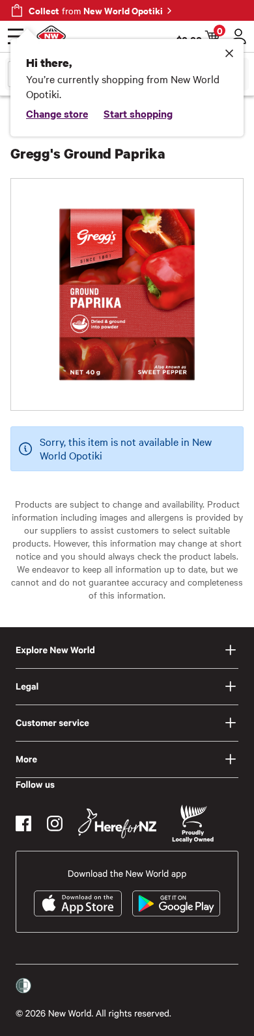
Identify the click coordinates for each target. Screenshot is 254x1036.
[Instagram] (55, 823)
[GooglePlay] (176, 903)
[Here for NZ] (117, 823)
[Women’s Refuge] (23, 986)
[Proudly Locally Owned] (193, 824)
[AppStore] (78, 903)
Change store (57, 113)
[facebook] (23, 823)
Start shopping (138, 113)
